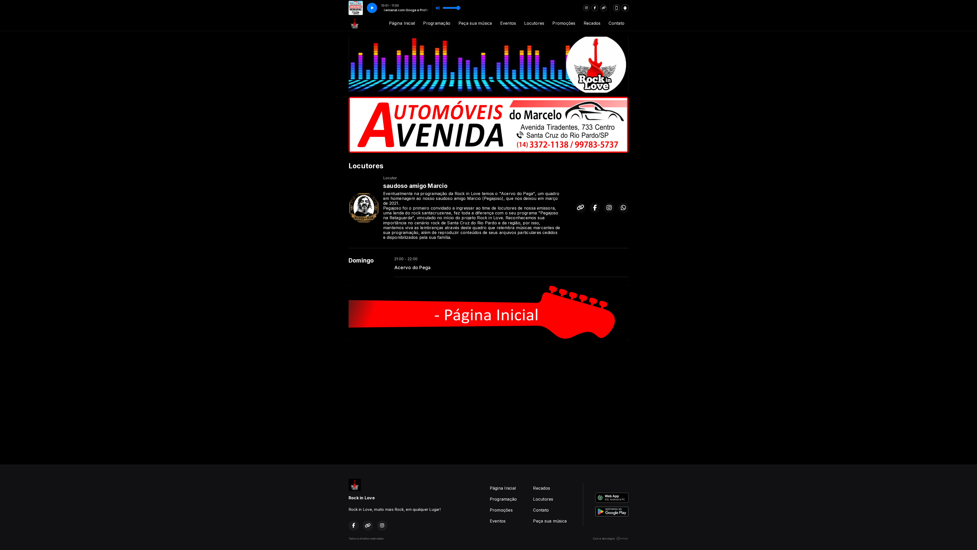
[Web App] (616, 8)
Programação (436, 23)
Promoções (563, 23)
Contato (616, 23)
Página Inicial (402, 23)
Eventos (508, 23)
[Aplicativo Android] (625, 8)
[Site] (603, 8)
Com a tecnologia (604, 538)
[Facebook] (595, 8)
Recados (592, 23)
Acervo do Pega (412, 267)
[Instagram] (586, 8)
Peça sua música (475, 23)
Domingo (361, 260)
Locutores (534, 23)
